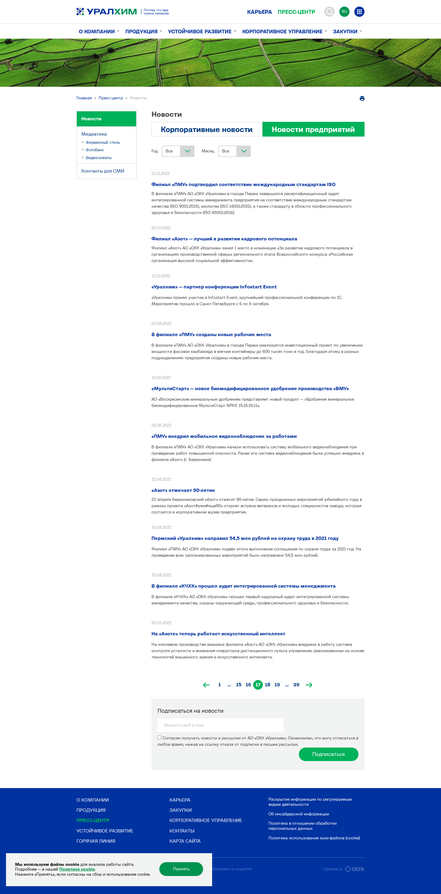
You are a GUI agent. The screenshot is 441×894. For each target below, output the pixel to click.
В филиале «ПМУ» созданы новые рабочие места (211, 334)
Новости (91, 119)
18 (267, 685)
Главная (84, 98)
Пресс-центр (296, 12)
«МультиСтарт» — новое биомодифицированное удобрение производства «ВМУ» (250, 388)
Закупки (345, 32)
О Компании (97, 32)
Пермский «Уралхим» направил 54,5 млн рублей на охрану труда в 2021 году (245, 538)
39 (296, 685)
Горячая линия (95, 841)
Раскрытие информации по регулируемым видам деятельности (310, 802)
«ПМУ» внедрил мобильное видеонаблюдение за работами (224, 436)
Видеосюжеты (99, 157)
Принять (181, 868)
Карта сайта (185, 841)
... (229, 685)
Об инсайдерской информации (298, 814)
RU (344, 11)
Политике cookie (77, 869)
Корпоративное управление (282, 32)
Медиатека (94, 134)
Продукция (141, 32)
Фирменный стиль (103, 142)
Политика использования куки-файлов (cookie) (314, 838)
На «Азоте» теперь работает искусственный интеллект (218, 634)
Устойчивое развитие (200, 32)
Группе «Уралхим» (213, 868)
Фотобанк (95, 150)
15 (239, 685)
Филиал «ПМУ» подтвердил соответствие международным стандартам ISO (243, 184)
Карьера (259, 12)
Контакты (182, 831)
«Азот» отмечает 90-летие (183, 490)
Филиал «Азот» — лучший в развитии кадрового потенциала (224, 239)
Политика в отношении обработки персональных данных (302, 826)
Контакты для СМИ (102, 171)
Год (155, 151)
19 (277, 685)
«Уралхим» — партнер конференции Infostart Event (214, 287)
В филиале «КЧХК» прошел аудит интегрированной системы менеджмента (244, 586)
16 (248, 685)
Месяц (208, 151)
